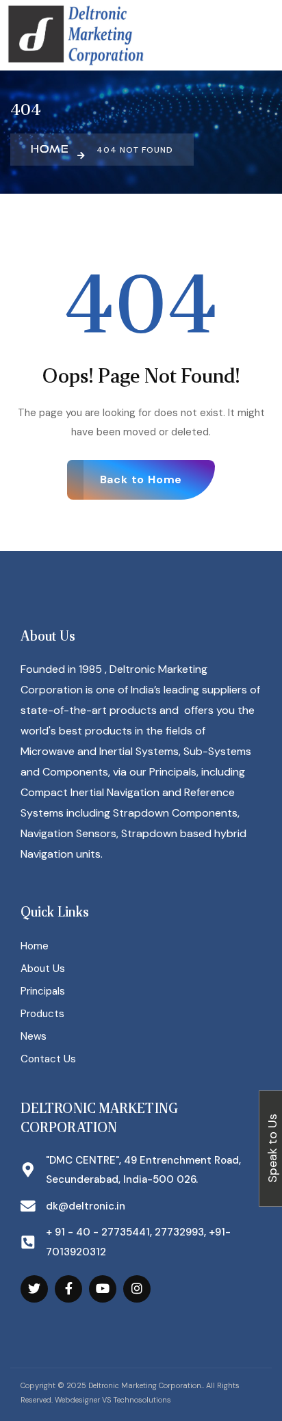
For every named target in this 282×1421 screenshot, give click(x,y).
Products (42, 1014)
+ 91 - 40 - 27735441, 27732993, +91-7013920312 (138, 1242)
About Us (43, 968)
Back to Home (141, 479)
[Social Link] (34, 1289)
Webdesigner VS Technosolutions (113, 1400)
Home (35, 946)
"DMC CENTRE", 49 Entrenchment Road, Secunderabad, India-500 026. (143, 1170)
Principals (43, 991)
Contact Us (48, 1059)
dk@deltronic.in (85, 1206)
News (34, 1036)
